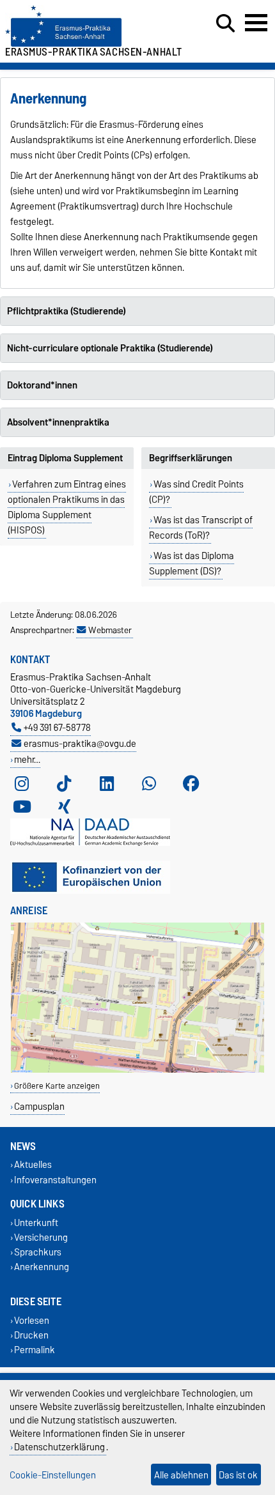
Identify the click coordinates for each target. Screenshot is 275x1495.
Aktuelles (33, 1165)
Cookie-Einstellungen (53, 1475)
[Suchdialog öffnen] (225, 23)
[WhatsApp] (149, 783)
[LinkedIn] (106, 783)
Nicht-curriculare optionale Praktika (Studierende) (110, 348)
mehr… (27, 759)
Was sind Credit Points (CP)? (196, 492)
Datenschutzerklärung (59, 1447)
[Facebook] (191, 783)
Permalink (34, 1349)
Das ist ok (238, 1475)
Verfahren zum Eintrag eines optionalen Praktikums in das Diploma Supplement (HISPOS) (67, 507)
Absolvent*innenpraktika (58, 422)
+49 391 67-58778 (57, 727)
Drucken (31, 1335)
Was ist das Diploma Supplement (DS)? (191, 563)
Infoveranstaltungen (55, 1179)
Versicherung (41, 1237)
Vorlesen (31, 1320)
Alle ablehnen (181, 1475)
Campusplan (39, 1106)
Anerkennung (41, 1267)
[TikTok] (63, 783)
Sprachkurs (37, 1252)
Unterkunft (36, 1222)
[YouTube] (21, 806)
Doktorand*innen (42, 385)
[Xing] (63, 806)
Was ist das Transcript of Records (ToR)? (201, 527)
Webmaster (110, 630)
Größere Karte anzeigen (57, 1085)
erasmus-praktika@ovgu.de (80, 743)
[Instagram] (21, 783)
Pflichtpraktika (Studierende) (66, 311)
